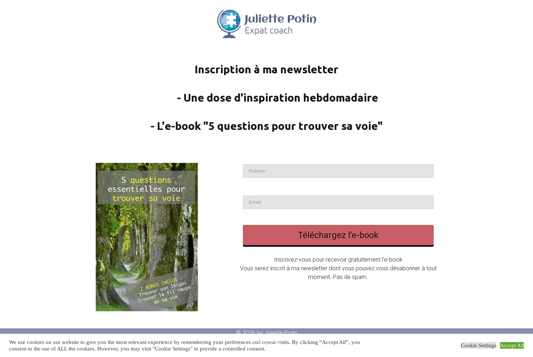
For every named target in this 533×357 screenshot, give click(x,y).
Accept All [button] (512, 345)
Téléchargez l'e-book (338, 235)
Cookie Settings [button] (478, 345)
